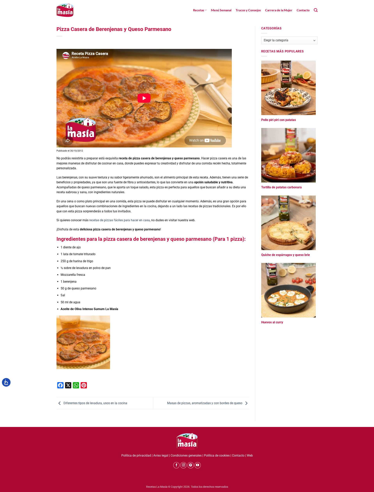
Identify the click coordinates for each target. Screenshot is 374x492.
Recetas (198, 10)
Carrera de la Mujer (278, 10)
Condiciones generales (186, 455)
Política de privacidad (136, 455)
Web (250, 455)
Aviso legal (160, 455)
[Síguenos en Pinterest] (190, 465)
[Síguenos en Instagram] (183, 465)
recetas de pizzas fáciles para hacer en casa (119, 220)
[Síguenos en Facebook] (176, 465)
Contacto (303, 10)
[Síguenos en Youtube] (197, 465)
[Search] (316, 10)
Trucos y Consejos (248, 10)
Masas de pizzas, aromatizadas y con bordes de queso (205, 403)
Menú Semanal (221, 10)
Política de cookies (217, 455)
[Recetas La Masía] (64, 10)
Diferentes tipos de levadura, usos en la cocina (95, 403)
